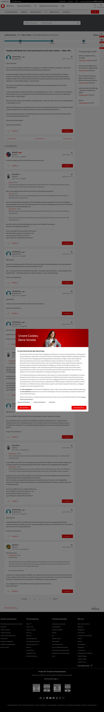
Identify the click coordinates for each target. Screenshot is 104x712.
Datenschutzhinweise (24, 402)
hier (46, 358)
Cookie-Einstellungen (39, 402)
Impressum (52, 402)
